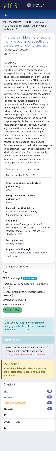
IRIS (4, 22)
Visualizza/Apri (12, 310)
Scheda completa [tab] (32, 169)
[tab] (33, 175)
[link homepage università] (35, 5)
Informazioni (13, 339)
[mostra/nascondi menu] (53, 5)
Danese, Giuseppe (16, 49)
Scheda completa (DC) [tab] (17, 174)
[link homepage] (10, 5)
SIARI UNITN (15, 22)
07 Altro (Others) (35, 22)
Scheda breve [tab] (12, 169)
